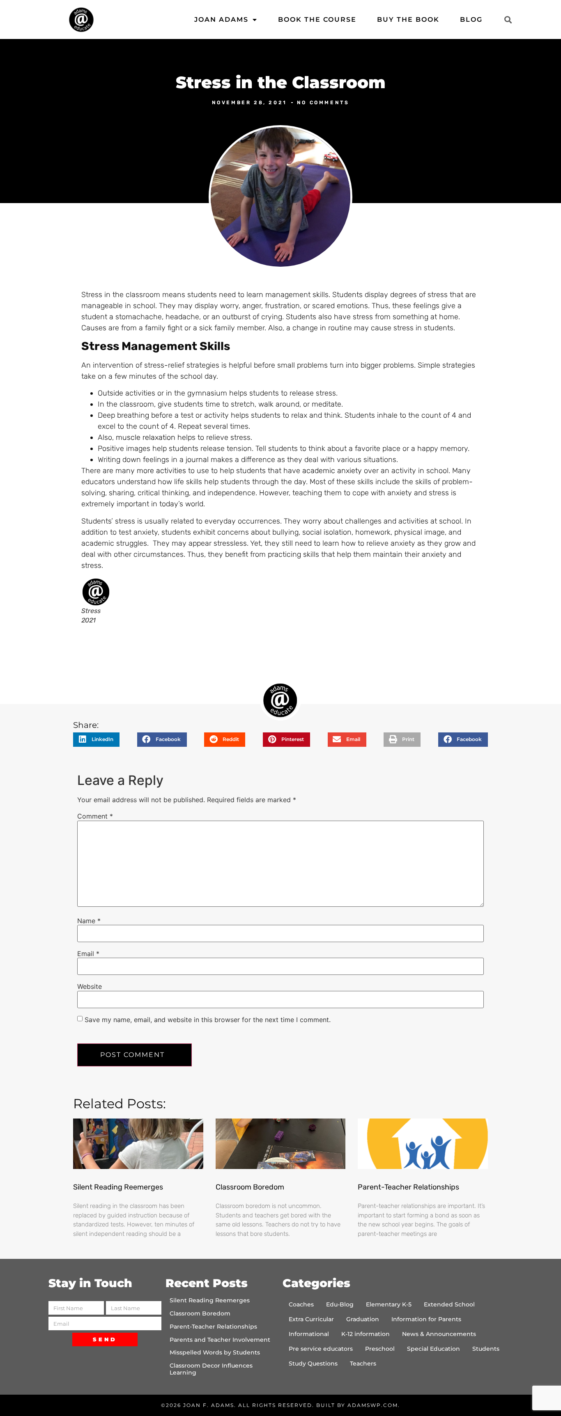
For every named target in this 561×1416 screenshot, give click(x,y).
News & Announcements (439, 1334)
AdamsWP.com (372, 1405)
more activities (161, 470)
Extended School (449, 1304)
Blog (471, 19)
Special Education (433, 1348)
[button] (508, 19)
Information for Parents (426, 1319)
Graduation (362, 1319)
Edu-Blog (340, 1304)
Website (89, 986)
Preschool (380, 1348)
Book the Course (317, 19)
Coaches (301, 1304)
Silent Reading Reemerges (118, 1187)
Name (89, 920)
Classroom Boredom (250, 1187)
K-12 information (365, 1334)
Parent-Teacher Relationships (408, 1187)
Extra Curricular (311, 1319)
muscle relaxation (145, 437)
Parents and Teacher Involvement (220, 1339)
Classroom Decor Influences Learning (211, 1369)
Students (485, 1348)
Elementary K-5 (389, 1304)
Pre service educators (321, 1348)
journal (197, 459)
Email (88, 953)
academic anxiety (332, 470)
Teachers (363, 1363)
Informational (309, 1334)
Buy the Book (408, 19)
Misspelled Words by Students (215, 1352)
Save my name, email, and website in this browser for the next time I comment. (208, 1019)
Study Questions (313, 1363)
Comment (95, 816)
